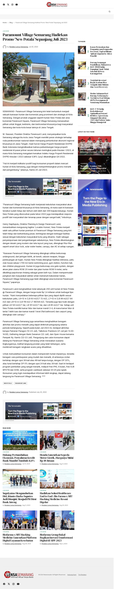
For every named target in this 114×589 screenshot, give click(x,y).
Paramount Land (20, 383)
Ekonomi (6, 31)
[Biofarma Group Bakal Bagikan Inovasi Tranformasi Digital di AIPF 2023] (57, 520)
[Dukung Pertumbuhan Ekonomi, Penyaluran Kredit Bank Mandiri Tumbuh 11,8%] (20, 440)
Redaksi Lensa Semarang (88, 152)
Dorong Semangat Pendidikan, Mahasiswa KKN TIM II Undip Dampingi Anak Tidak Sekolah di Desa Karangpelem (100, 68)
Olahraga (84, 163)
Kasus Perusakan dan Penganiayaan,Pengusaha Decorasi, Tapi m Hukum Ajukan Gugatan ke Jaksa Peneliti (101, 51)
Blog (11, 22)
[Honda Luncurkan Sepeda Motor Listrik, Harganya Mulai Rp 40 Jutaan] (57, 440)
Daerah (83, 142)
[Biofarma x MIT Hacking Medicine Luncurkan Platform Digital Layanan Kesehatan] (20, 520)
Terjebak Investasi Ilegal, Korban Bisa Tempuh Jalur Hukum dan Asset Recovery (99, 83)
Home (5, 22)
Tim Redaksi (82, 575)
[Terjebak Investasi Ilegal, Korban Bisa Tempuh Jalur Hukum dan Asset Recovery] (82, 83)
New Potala (8, 383)
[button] (109, 11)
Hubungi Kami (71, 575)
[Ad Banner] (38, 186)
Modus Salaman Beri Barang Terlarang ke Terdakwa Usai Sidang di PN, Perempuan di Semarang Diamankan (100, 97)
